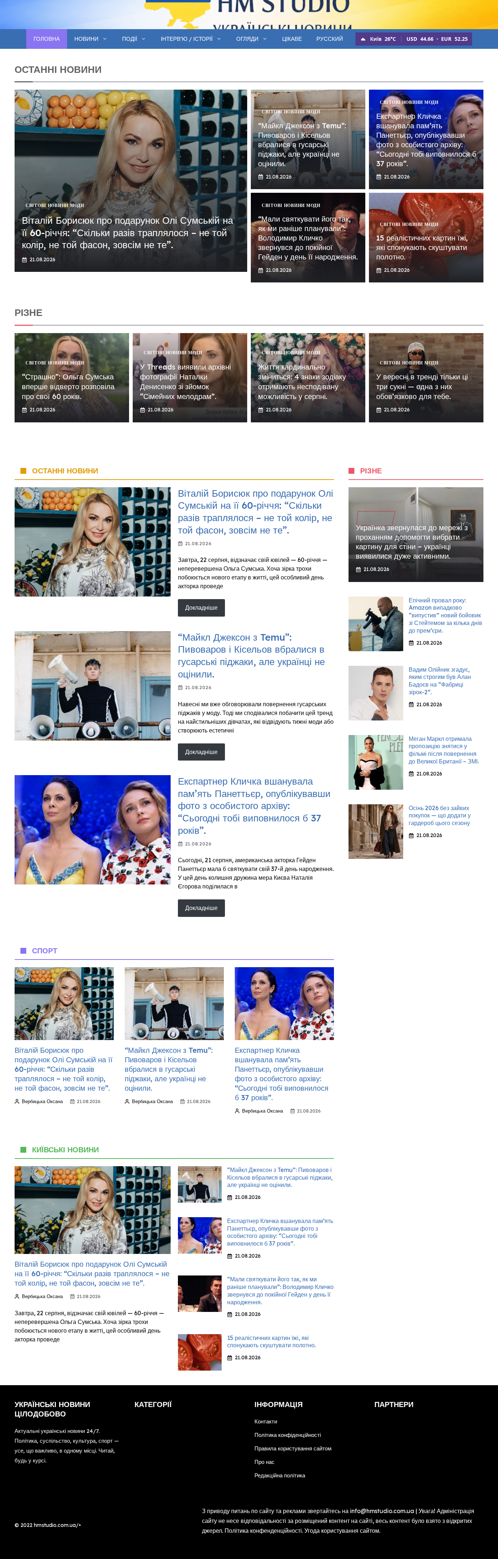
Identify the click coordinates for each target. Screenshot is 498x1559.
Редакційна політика (279, 1475)
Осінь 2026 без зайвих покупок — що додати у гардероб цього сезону (440, 815)
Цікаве (292, 38)
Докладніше (201, 607)
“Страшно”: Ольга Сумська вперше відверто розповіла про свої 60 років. (68, 386)
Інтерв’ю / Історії (187, 38)
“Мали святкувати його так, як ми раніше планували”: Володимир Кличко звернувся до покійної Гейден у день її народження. (308, 237)
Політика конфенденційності (263, 1530)
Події (129, 38)
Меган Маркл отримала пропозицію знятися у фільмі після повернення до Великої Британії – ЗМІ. (444, 750)
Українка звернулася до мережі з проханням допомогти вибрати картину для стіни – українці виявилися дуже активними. (412, 541)
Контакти (265, 1421)
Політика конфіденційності (287, 1434)
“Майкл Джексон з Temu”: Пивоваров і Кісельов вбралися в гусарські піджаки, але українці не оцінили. (302, 144)
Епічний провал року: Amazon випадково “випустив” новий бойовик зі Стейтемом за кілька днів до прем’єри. (445, 615)
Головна (47, 38)
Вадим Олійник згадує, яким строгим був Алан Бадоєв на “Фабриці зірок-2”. (440, 681)
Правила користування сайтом (292, 1448)
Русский (329, 38)
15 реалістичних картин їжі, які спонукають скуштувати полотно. (422, 247)
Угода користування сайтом (341, 1530)
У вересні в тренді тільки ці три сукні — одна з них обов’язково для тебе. (422, 386)
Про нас (264, 1461)
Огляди (247, 38)
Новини (86, 38)
